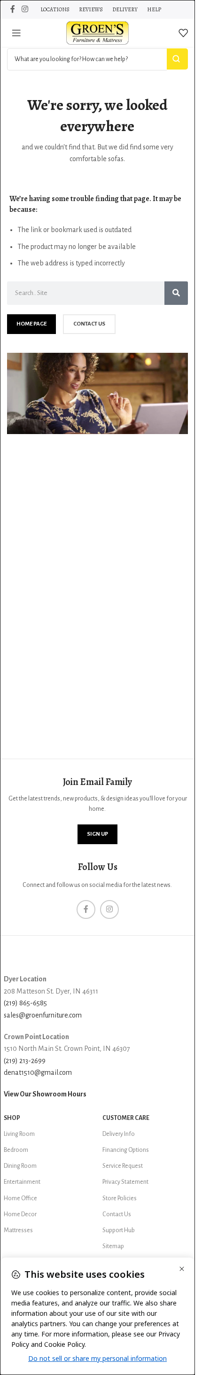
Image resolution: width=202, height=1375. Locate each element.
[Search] (176, 293)
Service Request (122, 1166)
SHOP (12, 1118)
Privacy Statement (125, 1182)
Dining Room (20, 1166)
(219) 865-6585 (25, 1003)
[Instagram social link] (24, 9)
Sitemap (113, 1246)
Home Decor (20, 1214)
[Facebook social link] (12, 9)
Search (177, 59)
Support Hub (118, 1230)
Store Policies (119, 1198)
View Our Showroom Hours (45, 1094)
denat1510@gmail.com (38, 1072)
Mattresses (18, 1230)
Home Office (20, 1198)
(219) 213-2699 (25, 1060)
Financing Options (125, 1150)
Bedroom (16, 1150)
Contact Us (116, 1214)
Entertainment (22, 1182)
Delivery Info (118, 1134)
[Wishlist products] (183, 32)
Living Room (19, 1134)
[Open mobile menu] (16, 32)
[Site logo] (97, 32)
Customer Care (125, 1118)
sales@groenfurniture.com (43, 1015)
